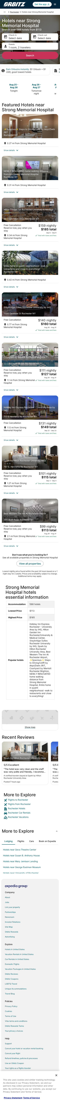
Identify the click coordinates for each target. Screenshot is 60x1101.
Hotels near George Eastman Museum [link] (22, 867)
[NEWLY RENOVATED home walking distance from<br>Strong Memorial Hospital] (30, 172)
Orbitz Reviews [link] (11, 974)
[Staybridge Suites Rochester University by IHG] (30, 312)
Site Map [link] (9, 927)
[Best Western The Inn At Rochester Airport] (30, 520)
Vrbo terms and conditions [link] (16, 1021)
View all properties (30, 563)
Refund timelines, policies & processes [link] (21, 1058)
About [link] (7, 897)
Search (30, 55)
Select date (15, 38)
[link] (30, 800)
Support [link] (8, 1043)
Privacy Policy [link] (11, 1006)
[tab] (8, 841)
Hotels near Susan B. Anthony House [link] (21, 855)
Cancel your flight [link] (12, 1053)
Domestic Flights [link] (12, 964)
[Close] (56, 1075)
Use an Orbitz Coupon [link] (14, 1063)
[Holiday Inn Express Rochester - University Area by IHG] (30, 416)
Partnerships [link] (10, 912)
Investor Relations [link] (12, 922)
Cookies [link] (8, 1011)
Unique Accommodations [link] (15, 989)
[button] (30, 150)
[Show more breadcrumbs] (4, 12)
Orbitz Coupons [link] (11, 979)
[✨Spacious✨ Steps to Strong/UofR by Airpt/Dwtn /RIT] (30, 130)
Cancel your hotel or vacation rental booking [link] (24, 1048)
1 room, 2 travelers (19, 47)
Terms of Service (31, 1098)
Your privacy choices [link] (14, 1031)
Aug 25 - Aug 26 (13, 86)
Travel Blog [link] (10, 994)
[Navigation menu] (55, 4)
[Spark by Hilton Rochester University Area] (30, 467)
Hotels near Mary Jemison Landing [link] (20, 861)
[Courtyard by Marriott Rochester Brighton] (30, 364)
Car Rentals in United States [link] (17, 959)
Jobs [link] (7, 902)
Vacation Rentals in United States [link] (19, 954)
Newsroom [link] (9, 917)
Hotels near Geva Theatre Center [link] (19, 849)
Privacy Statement (13, 1098)
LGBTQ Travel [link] (11, 984)
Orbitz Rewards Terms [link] (14, 1026)
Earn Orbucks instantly (17, 69)
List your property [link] (12, 907)
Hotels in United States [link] (15, 949)
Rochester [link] (14, 12)
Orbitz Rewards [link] (11, 932)
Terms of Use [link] (10, 1016)
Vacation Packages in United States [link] (20, 969)
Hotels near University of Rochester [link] (20, 873)
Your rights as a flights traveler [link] (18, 1068)
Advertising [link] (10, 937)
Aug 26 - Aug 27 (36, 86)
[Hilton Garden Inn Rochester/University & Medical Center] (30, 219)
